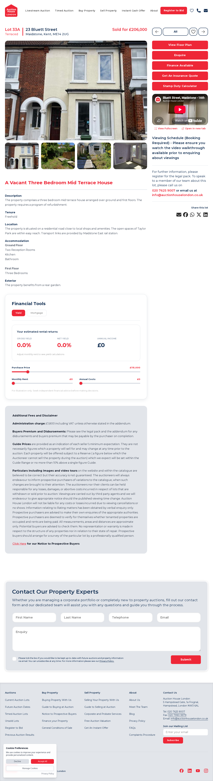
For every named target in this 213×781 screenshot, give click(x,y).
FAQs (132, 727)
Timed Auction (64, 10)
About (154, 10)
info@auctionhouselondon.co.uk (177, 195)
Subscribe (173, 740)
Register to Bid (174, 10)
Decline (17, 761)
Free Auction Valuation (97, 720)
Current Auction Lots (17, 700)
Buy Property (87, 10)
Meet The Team (138, 706)
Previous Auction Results (19, 734)
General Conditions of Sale (57, 727)
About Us (134, 700)
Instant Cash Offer (133, 10)
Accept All (42, 761)
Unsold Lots (12, 720)
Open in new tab (195, 128)
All (175, 31)
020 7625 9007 (163, 190)
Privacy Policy (137, 720)
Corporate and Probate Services (102, 713)
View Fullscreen (167, 128)
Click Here (19, 543)
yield (18, 312)
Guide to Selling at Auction (99, 706)
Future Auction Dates (17, 706)
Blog (132, 713)
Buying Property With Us (56, 700)
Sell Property (108, 10)
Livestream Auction (37, 10)
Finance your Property (55, 720)
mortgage (37, 312)
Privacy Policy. (107, 661)
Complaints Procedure (142, 734)
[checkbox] (14, 659)
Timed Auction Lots (16, 713)
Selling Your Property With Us (101, 700)
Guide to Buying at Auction (58, 706)
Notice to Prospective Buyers (59, 713)
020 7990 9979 (177, 715)
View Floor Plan (180, 44)
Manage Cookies (30, 768)
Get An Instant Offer (96, 727)
